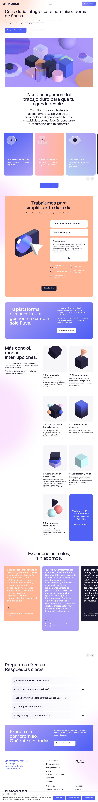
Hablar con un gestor (37, 30)
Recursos (50, 776)
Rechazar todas (74, 797)
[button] (88, 179)
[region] (49, 797)
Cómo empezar (52, 762)
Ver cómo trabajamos (49, 185)
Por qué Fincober (53, 766)
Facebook (78, 784)
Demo (48, 769)
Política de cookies (54, 791)
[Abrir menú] (50, 4)
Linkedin (77, 788)
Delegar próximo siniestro (15, 30)
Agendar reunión (88, 3)
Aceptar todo (88, 797)
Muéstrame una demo (66, 329)
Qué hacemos (52, 759)
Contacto (50, 779)
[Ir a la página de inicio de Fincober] (10, 5)
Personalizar (59, 797)
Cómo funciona (49, 286)
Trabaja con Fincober (55, 773)
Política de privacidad (55, 788)
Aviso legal (50, 784)
